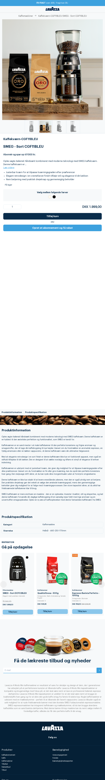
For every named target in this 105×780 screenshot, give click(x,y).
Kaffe (3, 758)
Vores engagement (59, 755)
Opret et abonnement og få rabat (52, 228)
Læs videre (8, 168)
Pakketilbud (6, 767)
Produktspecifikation (36, 412)
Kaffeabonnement (8, 755)
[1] (7, 207)
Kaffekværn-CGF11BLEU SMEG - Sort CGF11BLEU (62, 16)
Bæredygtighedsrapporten (62, 761)
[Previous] (3, 584)
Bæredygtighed (60, 750)
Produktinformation (12, 412)
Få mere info (8, 601)
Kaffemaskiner (25, 16)
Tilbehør (5, 764)
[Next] (101, 584)
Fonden (55, 758)
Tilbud (4, 770)
